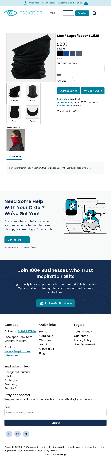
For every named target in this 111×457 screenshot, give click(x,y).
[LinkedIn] (26, 434)
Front (32, 100)
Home (43, 331)
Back (32, 121)
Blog (42, 353)
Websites (45, 340)
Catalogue (46, 336)
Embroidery (63, 99)
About (43, 344)
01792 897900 (27, 331)
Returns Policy (83, 331)
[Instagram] (17, 434)
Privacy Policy (82, 340)
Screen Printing (65, 102)
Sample (14, 100)
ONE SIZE (61, 80)
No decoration (64, 105)
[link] (22, 13)
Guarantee (81, 336)
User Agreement (84, 344)
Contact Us (46, 349)
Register (82, 13)
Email (7, 407)
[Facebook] (9, 434)
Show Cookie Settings (55, 454)
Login (68, 13)
